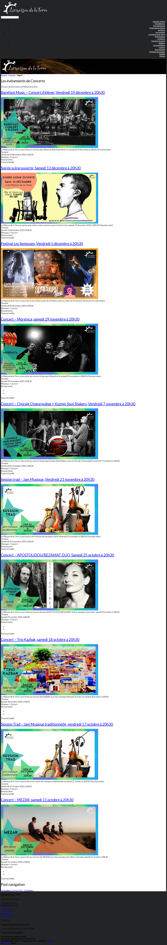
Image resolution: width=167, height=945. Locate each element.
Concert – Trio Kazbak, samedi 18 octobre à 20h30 (40, 639)
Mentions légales (7, 916)
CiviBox (50, 941)
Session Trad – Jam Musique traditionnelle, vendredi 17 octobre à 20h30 (57, 724)
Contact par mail (7, 909)
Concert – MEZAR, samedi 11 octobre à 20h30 (37, 799)
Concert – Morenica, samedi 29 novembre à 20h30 (40, 319)
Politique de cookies (157, 52)
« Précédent (5, 890)
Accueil (4, 75)
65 (25, 890)
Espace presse (6, 913)
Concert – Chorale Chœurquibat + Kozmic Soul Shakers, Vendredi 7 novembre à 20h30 (68, 404)
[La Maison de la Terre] (25, 15)
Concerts (11, 75)
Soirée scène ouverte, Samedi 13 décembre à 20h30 (41, 168)
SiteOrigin (6, 943)
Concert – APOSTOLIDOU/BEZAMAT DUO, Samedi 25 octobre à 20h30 (57, 555)
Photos (162, 56)
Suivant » (30, 890)
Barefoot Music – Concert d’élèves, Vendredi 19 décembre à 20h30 (53, 92)
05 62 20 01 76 (6, 907)
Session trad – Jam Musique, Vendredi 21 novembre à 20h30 (47, 479)
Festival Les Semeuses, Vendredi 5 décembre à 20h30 (42, 243)
